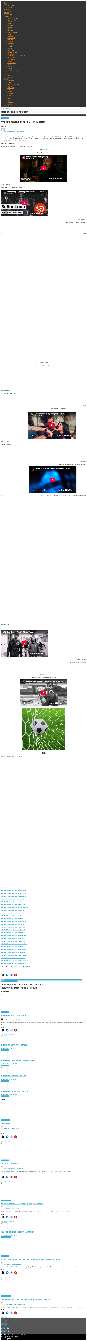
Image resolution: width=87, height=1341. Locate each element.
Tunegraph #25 (6, 1123)
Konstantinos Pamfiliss (10, 1168)
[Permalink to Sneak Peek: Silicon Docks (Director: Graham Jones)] (4, 1229)
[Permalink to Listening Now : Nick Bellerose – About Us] (4, 1088)
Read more (4, 1035)
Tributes (7, 118)
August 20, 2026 (12, 1064)
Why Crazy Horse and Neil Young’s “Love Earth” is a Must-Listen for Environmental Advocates (31, 1259)
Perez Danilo (64, 979)
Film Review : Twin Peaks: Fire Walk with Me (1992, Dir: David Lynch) (22, 1204)
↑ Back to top (4, 1339)
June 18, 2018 (20, 131)
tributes (16, 981)
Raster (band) (76, 979)
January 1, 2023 (14, 1208)
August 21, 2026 (12, 1048)
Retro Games (8, 1296)
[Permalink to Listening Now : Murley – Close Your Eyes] (16, 1010)
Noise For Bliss (58, 979)
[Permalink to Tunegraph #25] (16, 1118)
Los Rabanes (42, 979)
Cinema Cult (3, 1200)
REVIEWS (3, 1322)
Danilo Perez (37, 979)
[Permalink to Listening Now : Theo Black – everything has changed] (4, 1057)
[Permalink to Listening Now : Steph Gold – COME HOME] (4, 1073)
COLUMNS (4, 1325)
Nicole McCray (7, 1264)
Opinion (7, 1256)
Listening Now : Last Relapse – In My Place (14, 1045)
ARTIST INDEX (5, 1327)
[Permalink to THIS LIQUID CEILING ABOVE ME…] (16, 1159)
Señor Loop (11, 981)
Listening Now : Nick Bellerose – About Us (14, 1091)
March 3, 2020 (20, 1168)
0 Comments (10, 1035)
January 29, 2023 (16, 1264)
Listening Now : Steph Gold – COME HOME (13, 1076)
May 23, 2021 (15, 1128)
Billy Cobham (16, 979)
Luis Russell (52, 979)
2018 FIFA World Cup (8, 979)
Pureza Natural (70, 979)
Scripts (7, 1160)
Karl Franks (7, 1208)
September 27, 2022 (12, 1235)
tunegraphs (7, 1120)
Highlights (3, 118)
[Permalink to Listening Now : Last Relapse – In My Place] (4, 1042)
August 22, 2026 (16, 1020)
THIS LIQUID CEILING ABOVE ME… (10, 1164)
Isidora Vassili (7, 1128)
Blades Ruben (22, 979)
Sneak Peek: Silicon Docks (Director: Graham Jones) (17, 1232)
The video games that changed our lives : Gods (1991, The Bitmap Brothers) (25, 1299)
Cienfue (26, 979)
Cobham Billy (31, 979)
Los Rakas (47, 979)
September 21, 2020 (19, 1304)
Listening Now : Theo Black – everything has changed (18, 1060)
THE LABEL (4, 1324)
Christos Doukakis (8, 1304)
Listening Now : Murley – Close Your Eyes (14, 1015)
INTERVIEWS (4, 1320)
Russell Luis (6, 981)
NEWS (2, 1319)
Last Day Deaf (7, 1020)
